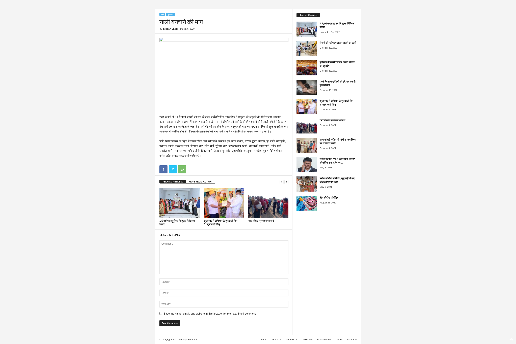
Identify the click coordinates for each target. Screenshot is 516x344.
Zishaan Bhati (170, 28)
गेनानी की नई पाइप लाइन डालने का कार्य (338, 43)
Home (264, 339)
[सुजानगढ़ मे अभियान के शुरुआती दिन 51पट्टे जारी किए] (224, 203)
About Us (276, 339)
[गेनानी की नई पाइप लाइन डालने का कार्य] (306, 48)
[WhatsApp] (182, 169)
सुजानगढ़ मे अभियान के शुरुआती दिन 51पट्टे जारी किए (220, 222)
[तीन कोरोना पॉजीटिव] (306, 203)
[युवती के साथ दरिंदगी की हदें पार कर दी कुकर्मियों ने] (306, 87)
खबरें (162, 14)
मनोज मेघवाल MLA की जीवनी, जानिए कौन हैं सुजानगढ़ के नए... (337, 160)
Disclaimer (307, 339)
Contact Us (291, 339)
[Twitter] (173, 169)
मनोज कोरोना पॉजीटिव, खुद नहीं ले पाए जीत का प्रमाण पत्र (337, 180)
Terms (339, 339)
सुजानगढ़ (171, 14)
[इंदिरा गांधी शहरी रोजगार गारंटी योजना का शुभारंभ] (306, 67)
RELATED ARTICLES (173, 181)
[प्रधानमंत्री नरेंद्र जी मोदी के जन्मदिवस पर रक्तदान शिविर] (306, 145)
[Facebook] (163, 169)
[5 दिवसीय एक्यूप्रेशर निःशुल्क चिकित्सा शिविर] (179, 203)
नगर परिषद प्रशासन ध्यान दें (261, 221)
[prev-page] (282, 182)
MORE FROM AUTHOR (200, 181)
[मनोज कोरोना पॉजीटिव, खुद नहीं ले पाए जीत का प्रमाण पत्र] (306, 184)
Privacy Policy (324, 339)
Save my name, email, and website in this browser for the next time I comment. (210, 313)
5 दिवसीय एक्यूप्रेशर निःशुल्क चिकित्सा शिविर (177, 222)
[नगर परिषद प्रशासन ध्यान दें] (268, 203)
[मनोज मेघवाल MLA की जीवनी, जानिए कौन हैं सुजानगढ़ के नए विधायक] (306, 164)
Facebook (352, 339)
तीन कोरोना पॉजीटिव (329, 197)
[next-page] (286, 182)
